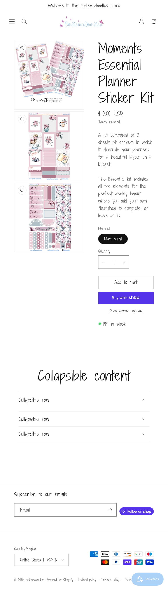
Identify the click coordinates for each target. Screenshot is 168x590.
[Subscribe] (110, 510)
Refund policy (87, 579)
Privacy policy (111, 579)
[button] (12, 21)
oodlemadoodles (35, 579)
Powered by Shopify (60, 579)
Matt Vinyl (113, 239)
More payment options (126, 310)
